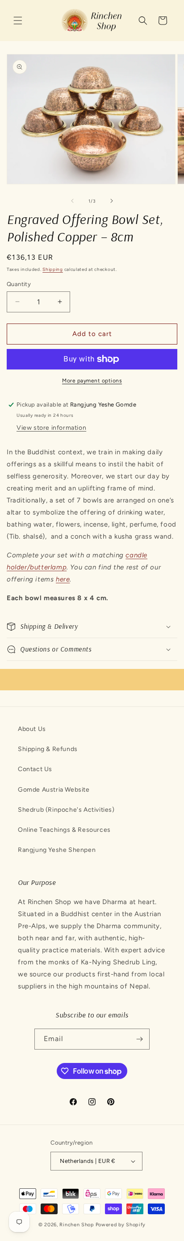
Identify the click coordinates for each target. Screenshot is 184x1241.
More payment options (92, 381)
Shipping (52, 269)
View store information (51, 428)
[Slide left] (72, 201)
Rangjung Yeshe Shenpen (57, 850)
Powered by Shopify (121, 1225)
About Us (32, 729)
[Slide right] (111, 201)
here (63, 579)
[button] (18, 20)
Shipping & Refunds (48, 749)
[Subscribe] (139, 1039)
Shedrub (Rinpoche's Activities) (66, 809)
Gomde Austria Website (54, 789)
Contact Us (35, 769)
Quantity (19, 284)
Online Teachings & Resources (64, 830)
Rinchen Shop (76, 1225)
